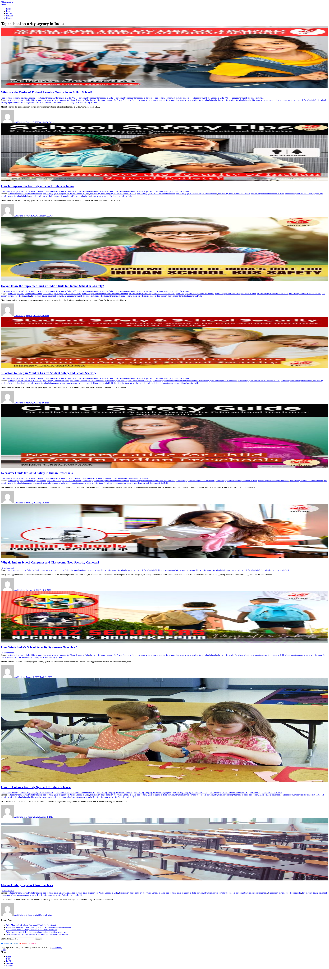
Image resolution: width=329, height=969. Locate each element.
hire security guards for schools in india (247, 98)
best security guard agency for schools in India (62, 293)
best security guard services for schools (234, 194)
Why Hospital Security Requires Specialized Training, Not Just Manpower (36, 932)
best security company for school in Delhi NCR (57, 98)
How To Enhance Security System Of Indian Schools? (36, 787)
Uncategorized (8, 568)
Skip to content (7, 2)
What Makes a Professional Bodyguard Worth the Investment (31, 925)
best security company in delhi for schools (172, 98)
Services (9, 16)
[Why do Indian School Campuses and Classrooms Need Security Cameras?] (164, 557)
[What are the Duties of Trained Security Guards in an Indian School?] (164, 87)
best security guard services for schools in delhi (300, 795)
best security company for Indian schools (18, 98)
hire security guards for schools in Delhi (144, 570)
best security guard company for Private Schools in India (113, 100)
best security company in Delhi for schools (25, 100)
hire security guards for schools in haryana (213, 570)
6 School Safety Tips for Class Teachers (27, 885)
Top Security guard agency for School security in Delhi (75, 102)
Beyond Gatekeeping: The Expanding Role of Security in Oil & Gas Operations (38, 927)
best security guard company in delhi (152, 795)
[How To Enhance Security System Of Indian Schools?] (164, 781)
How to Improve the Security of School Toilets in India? (37, 186)
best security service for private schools (305, 293)
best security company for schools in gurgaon (134, 98)
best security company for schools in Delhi (96, 98)
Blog (8, 11)
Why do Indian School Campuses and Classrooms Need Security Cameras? (50, 562)
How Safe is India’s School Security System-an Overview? (39, 647)
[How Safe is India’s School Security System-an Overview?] (164, 642)
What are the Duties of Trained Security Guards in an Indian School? (46, 92)
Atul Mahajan (19, 122)
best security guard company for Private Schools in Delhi (66, 100)
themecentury (57, 947)
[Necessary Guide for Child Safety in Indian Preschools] (164, 467)
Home (8, 9)
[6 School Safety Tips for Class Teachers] (164, 880)
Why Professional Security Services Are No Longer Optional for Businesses (37, 934)
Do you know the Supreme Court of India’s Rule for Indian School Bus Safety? (52, 286)
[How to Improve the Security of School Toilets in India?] (164, 180)
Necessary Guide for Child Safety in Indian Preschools (37, 473)
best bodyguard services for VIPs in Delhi (25, 381)
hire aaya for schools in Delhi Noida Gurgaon (26, 570)
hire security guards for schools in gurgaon (269, 100)
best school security (10, 792)
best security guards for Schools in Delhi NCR (210, 98)
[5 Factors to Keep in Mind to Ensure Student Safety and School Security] (164, 367)
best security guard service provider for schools (156, 100)
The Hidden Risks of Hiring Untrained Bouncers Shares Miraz (31, 930)
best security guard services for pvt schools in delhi (196, 100)
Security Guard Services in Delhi (99, 383)
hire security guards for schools (114, 570)
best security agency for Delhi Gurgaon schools (27, 481)
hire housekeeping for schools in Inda (85, 570)
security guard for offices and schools (36, 102)
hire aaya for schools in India (57, 570)
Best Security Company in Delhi (56, 381)
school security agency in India (42, 196)
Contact (9, 18)
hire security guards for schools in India (303, 100)
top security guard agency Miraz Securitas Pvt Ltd (179, 383)
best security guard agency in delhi (57, 893)
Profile (9, 13)
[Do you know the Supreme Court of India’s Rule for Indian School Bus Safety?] (164, 280)
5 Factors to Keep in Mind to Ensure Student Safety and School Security (48, 373)
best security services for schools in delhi (234, 100)
